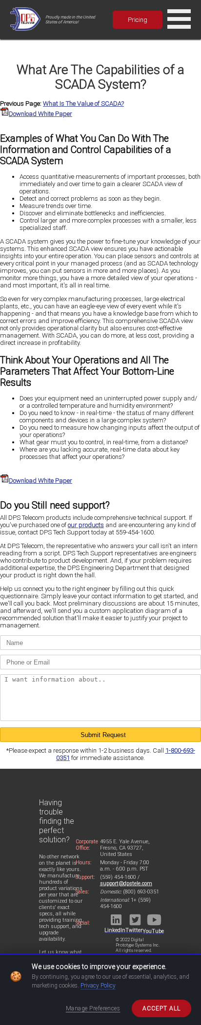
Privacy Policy (98, 985)
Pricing (137, 19)
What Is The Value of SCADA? (83, 103)
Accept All (161, 1008)
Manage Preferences (93, 1008)
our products (86, 525)
